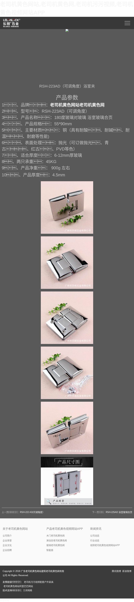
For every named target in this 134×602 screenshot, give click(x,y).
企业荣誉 (7, 540)
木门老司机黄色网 (55, 535)
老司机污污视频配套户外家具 (38, 582)
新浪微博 (126, 571)
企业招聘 (7, 550)
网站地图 (4, 600)
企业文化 (7, 545)
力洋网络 (27, 590)
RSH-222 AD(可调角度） (32, 512)
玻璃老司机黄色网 (55, 545)
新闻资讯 (95, 528)
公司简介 (7, 535)
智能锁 (49, 550)
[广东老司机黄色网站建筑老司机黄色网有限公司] (12, 23)
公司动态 (94, 535)
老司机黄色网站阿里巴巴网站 (18, 586)
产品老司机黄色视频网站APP (64, 528)
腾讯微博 (116, 571)
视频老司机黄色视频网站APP (105, 545)
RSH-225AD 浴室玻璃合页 (119, 512)
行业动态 (94, 540)
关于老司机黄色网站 (15, 528)
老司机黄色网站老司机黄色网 (77, 105)
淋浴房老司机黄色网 (56, 540)
